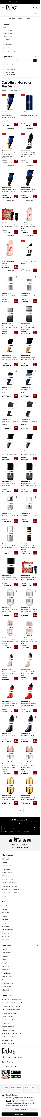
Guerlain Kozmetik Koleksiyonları (12, 1003)
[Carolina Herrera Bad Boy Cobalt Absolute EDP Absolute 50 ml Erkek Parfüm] (10, 140)
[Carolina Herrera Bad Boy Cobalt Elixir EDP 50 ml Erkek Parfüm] (10, 177)
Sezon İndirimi (6, 986)
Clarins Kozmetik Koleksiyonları (12, 1006)
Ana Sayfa (12, 19)
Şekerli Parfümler (7, 1040)
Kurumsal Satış (6, 866)
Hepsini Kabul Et (20, 1114)
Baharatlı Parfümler (8, 1030)
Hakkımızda (5, 859)
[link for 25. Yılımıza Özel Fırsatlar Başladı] (20, 2)
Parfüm (4, 949)
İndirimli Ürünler (7, 976)
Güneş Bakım (6, 963)
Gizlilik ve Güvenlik (8, 879)
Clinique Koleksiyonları (9, 1013)
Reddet (8, 1101)
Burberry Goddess (8, 1016)
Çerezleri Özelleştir (20, 1109)
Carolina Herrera (6, 112)
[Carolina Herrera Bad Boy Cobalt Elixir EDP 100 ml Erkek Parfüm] (29, 177)
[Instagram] (24, 840)
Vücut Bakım (6, 973)
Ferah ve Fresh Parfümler (10, 1037)
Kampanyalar (6, 869)
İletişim (4, 896)
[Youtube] (19, 840)
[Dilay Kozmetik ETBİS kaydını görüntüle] (6, 1074)
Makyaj (4, 959)
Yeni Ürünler (6, 936)
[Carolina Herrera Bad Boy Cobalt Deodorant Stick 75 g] (29, 102)
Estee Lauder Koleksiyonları (11, 1010)
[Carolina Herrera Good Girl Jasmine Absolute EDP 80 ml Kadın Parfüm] (29, 140)
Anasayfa (5, 906)
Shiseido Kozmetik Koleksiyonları (12, 999)
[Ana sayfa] (15, 7)
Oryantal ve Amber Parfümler (11, 1033)
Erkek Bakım (6, 966)
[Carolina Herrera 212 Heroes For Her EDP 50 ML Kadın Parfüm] (29, 212)
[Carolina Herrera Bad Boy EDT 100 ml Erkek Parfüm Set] (10, 212)
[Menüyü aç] (3, 7)
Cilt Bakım (5, 956)
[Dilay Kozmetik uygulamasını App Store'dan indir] (16, 1072)
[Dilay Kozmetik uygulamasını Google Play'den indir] (16, 1076)
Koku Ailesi (5, 990)
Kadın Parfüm (6, 953)
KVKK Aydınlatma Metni (9, 886)
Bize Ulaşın (5, 940)
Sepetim (4, 916)
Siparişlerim (5, 923)
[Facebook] (10, 840)
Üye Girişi (5, 919)
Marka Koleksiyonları (8, 980)
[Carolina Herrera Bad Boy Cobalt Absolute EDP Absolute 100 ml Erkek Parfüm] (10, 102)
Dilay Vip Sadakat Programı (11, 889)
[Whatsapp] (29, 840)
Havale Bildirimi (7, 933)
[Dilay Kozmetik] (20, 1051)
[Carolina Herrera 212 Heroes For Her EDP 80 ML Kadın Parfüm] (10, 248)
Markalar (4, 862)
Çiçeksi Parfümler (7, 1023)
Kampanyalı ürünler (8, 983)
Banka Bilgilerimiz (7, 929)
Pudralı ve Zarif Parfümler (10, 1020)
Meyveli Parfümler (8, 1027)
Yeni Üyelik (5, 913)
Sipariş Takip (6, 926)
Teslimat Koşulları (7, 872)
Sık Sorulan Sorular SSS (9, 893)
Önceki (20, 810)
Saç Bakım (5, 970)
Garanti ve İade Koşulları (9, 883)
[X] (15, 840)
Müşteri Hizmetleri (8, 876)
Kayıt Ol (32, 828)
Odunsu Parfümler (8, 1044)
